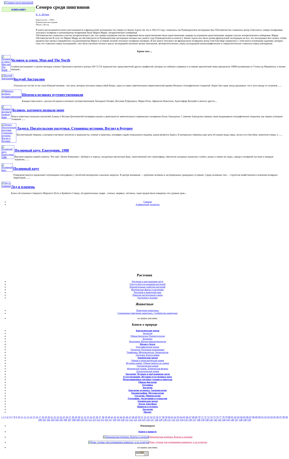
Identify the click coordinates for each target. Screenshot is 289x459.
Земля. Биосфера (147, 404)
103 (52, 420)
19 (46, 417)
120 (122, 420)
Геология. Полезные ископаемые (147, 349)
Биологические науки (147, 330)
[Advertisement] (144, 239)
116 (106, 420)
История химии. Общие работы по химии (147, 363)
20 (49, 417)
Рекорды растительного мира (148, 295)
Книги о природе (147, 431)
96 (277, 417)
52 (145, 417)
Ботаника (147, 339)
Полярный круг (26, 168)
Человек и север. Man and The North (40, 60)
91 (262, 417)
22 (55, 417)
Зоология (147, 333)
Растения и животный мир (147, 292)
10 (19, 417)
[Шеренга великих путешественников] (11, 96)
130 (165, 420)
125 (144, 420)
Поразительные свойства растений (147, 287)
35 (94, 417)
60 (169, 417)
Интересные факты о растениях (147, 289)
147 (236, 420)
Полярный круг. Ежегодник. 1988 (42, 150)
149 (245, 420)
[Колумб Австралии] (7, 78)
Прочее (147, 412)
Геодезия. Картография (147, 355)
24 (61, 417)
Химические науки (147, 357)
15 (34, 417)
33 (88, 417)
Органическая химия (147, 366)
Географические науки (147, 347)
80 (229, 417)
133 (177, 420)
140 (207, 420)
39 (106, 417)
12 (24, 417)
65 (184, 417)
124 (139, 420)
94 (271, 417)
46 (127, 417)
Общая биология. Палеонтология (148, 336)
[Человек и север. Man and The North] (6, 70)
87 (250, 417)
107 (69, 420)
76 (217, 417)
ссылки (144, 457)
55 (154, 417)
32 (85, 417)
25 (64, 417)
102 (48, 420)
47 (130, 417)
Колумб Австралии (29, 79)
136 (190, 420)
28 (73, 417)
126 (148, 420)
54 (151, 417)
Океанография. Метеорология (147, 393)
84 (241, 417)
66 (187, 417)
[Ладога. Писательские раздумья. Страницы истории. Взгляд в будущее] (9, 141)
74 (211, 417)
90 (259, 417)
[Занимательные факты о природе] (74, 10)
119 (118, 420)
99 (286, 417)
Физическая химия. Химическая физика (147, 368)
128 (156, 420)
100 (40, 420)
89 (256, 417)
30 (79, 417)
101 (44, 420)
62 (175, 417)
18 (43, 417)
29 (76, 417)
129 (160, 420)
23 (58, 417)
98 (283, 417)
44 (121, 417)
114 (98, 420)
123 (135, 420)
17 (40, 417)
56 (157, 417)
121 (127, 420)
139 (203, 420)
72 (205, 417)
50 (139, 417)
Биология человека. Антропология (148, 390)
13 (27, 417)
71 (202, 417)
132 (173, 420)
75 (214, 417)
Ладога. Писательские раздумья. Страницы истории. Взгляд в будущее (75, 128)
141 (211, 420)
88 (253, 417)
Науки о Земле (147, 344)
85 (244, 417)
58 (163, 417)
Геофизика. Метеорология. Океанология (147, 352)
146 (232, 420)
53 (148, 417)
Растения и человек (148, 298)
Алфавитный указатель (148, 204)
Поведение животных (147, 310)
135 (186, 420)
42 (115, 417)
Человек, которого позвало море (38, 110)
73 (208, 417)
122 (131, 420)
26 (67, 417)
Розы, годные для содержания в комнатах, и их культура (178, 442)
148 (240, 420)
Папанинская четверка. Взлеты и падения (170, 437)
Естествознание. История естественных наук (147, 376)
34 (91, 417)
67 (190, 417)
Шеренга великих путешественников (52, 95)
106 (65, 420)
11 (22, 417)
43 (118, 417)
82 (235, 417)
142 (215, 420)
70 (199, 417)
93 (268, 417)
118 (114, 420)
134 (181, 420)
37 (100, 417)
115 (102, 420)
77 (220, 417)
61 (172, 417)
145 (228, 420)
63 (178, 417)
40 (109, 417)
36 (97, 417)
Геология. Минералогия (148, 395)
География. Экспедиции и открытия (147, 398)
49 (136, 417)
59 (166, 417)
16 (37, 417)
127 (152, 420)
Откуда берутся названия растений (147, 284)
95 (274, 417)
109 (78, 420)
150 (249, 420)
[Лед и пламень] (6, 186)
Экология (147, 409)
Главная (147, 201)
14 (31, 417)
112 (90, 420)
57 (160, 417)
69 (196, 417)
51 (142, 417)
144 (224, 420)
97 (280, 417)
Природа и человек (147, 406)
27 (70, 417)
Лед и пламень (23, 187)
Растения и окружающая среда (147, 281)
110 (82, 420)
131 (169, 420)
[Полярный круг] (7, 170)
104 (57, 420)
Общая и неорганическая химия (147, 360)
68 (193, 417)
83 (238, 417)
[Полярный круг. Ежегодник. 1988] (8, 157)
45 (124, 417)
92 (265, 417)
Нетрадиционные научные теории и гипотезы (147, 379)
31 (82, 417)
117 (110, 420)
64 (181, 417)
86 (247, 417)
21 (52, 417)
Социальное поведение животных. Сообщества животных (147, 313)
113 (94, 420)
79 (226, 417)
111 (86, 420)
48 (133, 417)
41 (112, 417)
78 (223, 417)
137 (194, 420)
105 (61, 420)
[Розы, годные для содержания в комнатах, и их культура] (118, 442)
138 (198, 420)
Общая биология (147, 382)
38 (103, 417)
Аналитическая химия (147, 371)
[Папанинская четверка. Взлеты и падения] (126, 437)
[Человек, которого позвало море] (6, 117)
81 (232, 417)
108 (74, 420)
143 (219, 420)
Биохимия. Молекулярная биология (147, 341)
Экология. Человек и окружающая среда (147, 374)
